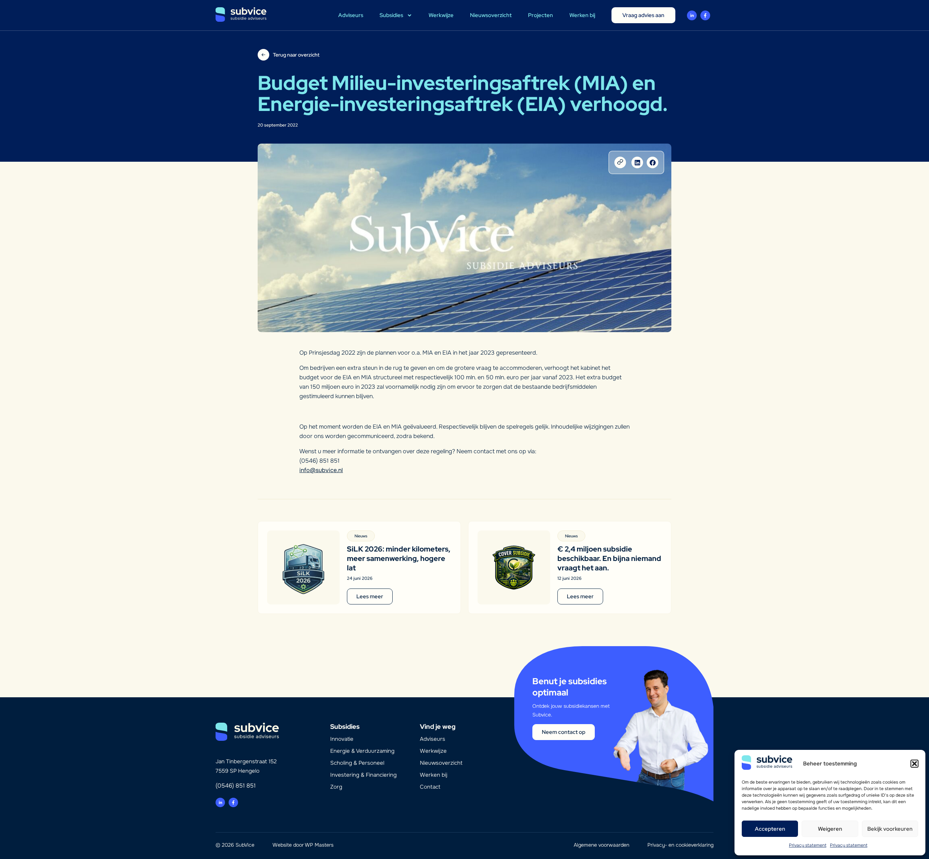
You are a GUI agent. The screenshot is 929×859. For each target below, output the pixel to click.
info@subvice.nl (321, 470)
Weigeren (830, 829)
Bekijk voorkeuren (890, 829)
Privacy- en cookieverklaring (680, 845)
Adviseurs (350, 15)
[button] (914, 763)
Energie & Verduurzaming (362, 751)
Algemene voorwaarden (601, 845)
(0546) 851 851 (236, 785)
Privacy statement (807, 845)
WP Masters (319, 845)
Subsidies (391, 15)
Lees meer (369, 596)
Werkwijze (441, 15)
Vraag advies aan (643, 15)
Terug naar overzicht (296, 54)
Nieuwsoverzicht (491, 15)
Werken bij (582, 15)
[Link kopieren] (620, 162)
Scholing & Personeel (357, 763)
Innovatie (341, 739)
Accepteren (770, 829)
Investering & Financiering (363, 775)
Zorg (336, 787)
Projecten (540, 15)
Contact (430, 787)
